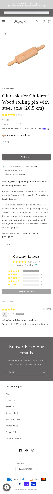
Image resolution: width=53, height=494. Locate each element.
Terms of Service (13, 438)
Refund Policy (12, 426)
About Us (10, 407)
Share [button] (7, 244)
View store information (15, 174)
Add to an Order (13, 419)
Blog (8, 394)
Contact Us (10, 400)
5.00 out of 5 (34, 262)
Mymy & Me (23, 489)
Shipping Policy (13, 413)
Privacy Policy (12, 432)
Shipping (5, 124)
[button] (3, 21)
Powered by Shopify (32, 489)
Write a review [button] (26, 291)
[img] (8, 309)
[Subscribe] (44, 372)
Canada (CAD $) (25, 469)
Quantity (5, 141)
